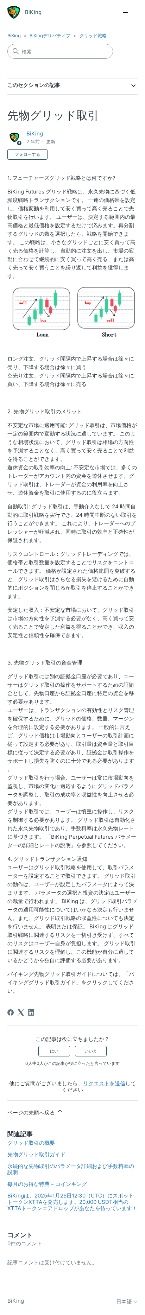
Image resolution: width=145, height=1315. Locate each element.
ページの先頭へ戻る (31, 1112)
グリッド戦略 (93, 35)
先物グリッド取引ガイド (36, 1154)
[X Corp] (21, 1012)
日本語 (124, 1301)
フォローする (27, 154)
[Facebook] (10, 1012)
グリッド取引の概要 (31, 1142)
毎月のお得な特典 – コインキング (47, 1184)
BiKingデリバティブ (50, 35)
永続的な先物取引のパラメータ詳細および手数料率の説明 (70, 1169)
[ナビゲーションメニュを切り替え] (125, 12)
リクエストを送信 (104, 1083)
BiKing (14, 35)
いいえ (90, 1051)
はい (54, 1051)
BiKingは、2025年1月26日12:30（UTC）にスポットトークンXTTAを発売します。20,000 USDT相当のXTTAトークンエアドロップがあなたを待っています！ (72, 1202)
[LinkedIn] (31, 1012)
